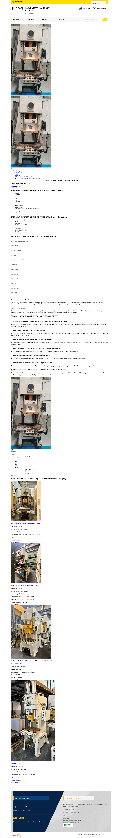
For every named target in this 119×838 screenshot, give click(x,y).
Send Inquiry (16, 171)
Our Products (47, 19)
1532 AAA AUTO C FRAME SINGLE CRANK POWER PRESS (31, 661)
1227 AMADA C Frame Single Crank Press (25, 523)
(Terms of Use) (102, 834)
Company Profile (31, 19)
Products (17, 175)
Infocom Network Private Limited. (99, 836)
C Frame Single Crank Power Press (24, 176)
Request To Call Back (16, 172)
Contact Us (61, 19)
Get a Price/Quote (15, 186)
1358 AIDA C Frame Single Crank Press (24, 585)
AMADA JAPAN (16, 763)
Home (16, 174)
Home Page (17, 19)
